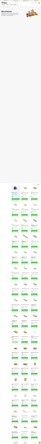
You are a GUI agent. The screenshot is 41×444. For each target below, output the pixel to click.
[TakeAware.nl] (4, 3)
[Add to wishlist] (19, 214)
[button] (38, 184)
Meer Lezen (11, 15)
